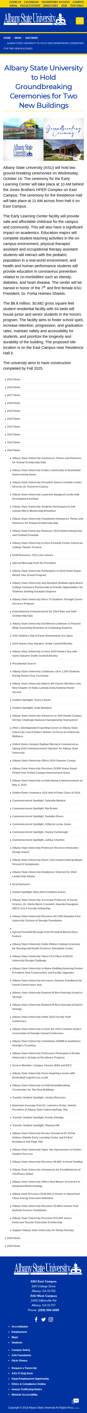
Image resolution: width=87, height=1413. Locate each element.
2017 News (13, 395)
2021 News (13, 426)
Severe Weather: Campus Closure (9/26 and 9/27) (42, 1065)
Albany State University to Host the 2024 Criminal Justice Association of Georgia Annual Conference (46, 1031)
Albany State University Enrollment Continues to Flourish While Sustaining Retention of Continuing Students (46, 625)
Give (64, 5)
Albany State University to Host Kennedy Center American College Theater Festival (47, 545)
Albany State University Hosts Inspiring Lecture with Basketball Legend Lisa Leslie (43, 1075)
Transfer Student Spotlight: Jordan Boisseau (38, 1097)
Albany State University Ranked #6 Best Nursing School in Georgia (47, 994)
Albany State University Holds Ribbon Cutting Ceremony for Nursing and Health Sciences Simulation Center (46, 946)
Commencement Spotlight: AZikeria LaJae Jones (41, 824)
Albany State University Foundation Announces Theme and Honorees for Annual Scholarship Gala (47, 520)
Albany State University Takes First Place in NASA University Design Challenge (42, 958)
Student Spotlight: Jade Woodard (32, 707)
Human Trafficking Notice (27, 1389)
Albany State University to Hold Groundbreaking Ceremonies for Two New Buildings (41, 1087)
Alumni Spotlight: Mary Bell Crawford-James (39, 892)
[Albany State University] (35, 19)
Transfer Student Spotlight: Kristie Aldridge (38, 1117)
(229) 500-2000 (48, 1310)
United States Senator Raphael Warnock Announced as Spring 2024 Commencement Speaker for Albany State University (45, 748)
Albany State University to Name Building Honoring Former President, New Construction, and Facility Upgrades (47, 970)
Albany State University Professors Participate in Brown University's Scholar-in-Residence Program (46, 1055)
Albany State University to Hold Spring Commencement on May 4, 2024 (47, 782)
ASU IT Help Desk (22, 1373)
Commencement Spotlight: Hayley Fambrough (40, 832)
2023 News (13, 442)
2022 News (13, 434)
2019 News (13, 410)
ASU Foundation (21, 1355)
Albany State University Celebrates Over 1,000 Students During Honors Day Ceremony (46, 673)
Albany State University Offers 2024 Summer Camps (44, 760)
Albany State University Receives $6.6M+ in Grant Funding (47, 1161)
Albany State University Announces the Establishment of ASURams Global (46, 1171)
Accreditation (20, 1326)
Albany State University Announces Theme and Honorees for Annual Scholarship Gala (47, 460)
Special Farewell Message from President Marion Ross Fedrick (45, 934)
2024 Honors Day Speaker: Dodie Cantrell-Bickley (42, 643)
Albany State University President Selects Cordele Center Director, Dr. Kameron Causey (47, 484)
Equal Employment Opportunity (30, 1378)
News (18, 38)
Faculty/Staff (30, 5)
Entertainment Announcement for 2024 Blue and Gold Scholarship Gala (44, 613)
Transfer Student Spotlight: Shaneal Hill (35, 1125)
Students (17, 1342)
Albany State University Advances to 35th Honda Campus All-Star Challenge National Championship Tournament (47, 717)
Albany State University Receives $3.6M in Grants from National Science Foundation (45, 1208)
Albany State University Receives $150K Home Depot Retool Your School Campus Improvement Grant (44, 770)
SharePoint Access (56, 2)
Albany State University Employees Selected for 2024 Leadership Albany (44, 874)
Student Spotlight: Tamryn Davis (31, 700)
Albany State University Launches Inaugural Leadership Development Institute (45, 496)
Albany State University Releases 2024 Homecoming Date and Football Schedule (47, 532)
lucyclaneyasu (21, 884)
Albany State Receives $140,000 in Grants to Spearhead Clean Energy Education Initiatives (46, 1195)
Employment (19, 1331)
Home (7, 38)
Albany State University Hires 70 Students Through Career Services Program (47, 601)
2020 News (13, 418)
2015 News (13, 379)
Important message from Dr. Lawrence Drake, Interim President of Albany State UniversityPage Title (44, 1107)
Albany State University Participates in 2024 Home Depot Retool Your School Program (46, 572)
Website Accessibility (25, 1394)
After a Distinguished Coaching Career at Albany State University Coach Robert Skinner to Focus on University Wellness (46, 732)
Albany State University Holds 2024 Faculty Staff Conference (41, 1018)
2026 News (13, 1246)
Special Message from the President (34, 563)
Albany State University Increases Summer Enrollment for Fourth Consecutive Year (47, 982)
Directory (50, 5)
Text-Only (77, 5)
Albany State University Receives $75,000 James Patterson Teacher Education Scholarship (42, 1220)
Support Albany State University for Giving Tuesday (43, 1230)
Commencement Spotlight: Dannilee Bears (38, 816)
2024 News (31, 38)
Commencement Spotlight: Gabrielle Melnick (39, 800)
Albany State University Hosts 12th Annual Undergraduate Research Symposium (47, 861)
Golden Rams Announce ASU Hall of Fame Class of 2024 (46, 792)
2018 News (13, 403)
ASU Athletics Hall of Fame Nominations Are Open (42, 635)
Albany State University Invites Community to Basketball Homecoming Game (46, 472)
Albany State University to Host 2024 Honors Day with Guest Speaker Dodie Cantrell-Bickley (44, 653)
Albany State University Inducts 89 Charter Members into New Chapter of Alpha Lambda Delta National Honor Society (46, 687)
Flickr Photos (19, 1360)
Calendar (31, 2)
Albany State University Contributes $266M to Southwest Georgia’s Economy (46, 1043)
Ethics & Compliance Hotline (29, 1384)
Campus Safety (21, 1350)
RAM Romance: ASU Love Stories (32, 555)
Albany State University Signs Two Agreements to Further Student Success (47, 1151)
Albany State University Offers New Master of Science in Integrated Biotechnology (46, 1183)
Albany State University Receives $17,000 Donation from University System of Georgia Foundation (46, 918)
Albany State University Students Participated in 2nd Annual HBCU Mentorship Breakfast (43, 508)
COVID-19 (15, 2)
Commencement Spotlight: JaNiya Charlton (38, 839)
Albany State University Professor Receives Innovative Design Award (45, 849)
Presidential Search (24, 663)
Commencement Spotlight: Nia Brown (34, 808)
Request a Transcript (24, 1368)
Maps (15, 1337)
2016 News (13, 387)
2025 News (13, 1238)
